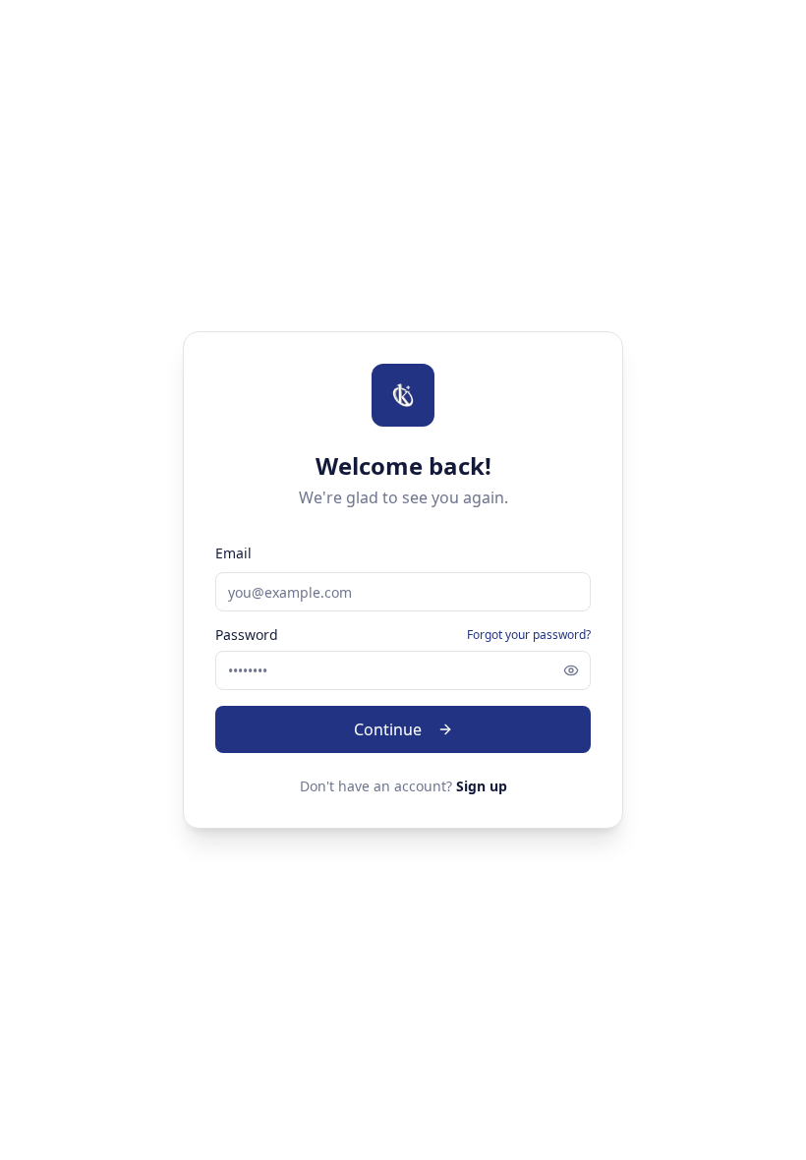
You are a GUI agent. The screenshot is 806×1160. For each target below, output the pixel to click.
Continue (388, 729)
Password (246, 635)
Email (233, 553)
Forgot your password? (529, 635)
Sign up (481, 786)
